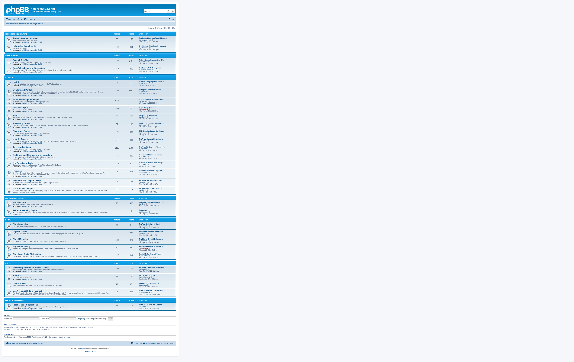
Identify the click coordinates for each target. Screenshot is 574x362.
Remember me (99, 319)
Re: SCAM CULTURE (147, 275)
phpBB (82, 348)
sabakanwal (145, 292)
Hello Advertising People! (24, 46)
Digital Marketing (20, 239)
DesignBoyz (145, 277)
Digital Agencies (20, 224)
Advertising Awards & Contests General (31, 267)
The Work (9, 77)
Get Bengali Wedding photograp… (152, 46)
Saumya (144, 62)
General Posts (11, 56)
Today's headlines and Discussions (29, 68)
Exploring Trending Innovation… (152, 231)
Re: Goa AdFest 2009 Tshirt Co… (152, 291)
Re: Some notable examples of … (152, 246)
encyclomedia (146, 40)
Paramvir (144, 109)
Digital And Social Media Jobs (27, 254)
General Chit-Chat (21, 60)
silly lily (143, 117)
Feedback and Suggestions (25, 305)
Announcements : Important (26, 38)
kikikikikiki (25, 42)
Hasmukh (144, 172)
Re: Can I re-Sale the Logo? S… (151, 305)
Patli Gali (17, 275)
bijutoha (144, 91)
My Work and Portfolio (23, 90)
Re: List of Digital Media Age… (151, 239)
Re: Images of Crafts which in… (151, 188)
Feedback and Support (15, 300)
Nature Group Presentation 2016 (151, 60)
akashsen (145, 48)
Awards (8, 263)
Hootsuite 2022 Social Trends (150, 155)
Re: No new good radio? (148, 115)
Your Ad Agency (20, 139)
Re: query (143, 210)
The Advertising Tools (23, 163)
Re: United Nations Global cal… (151, 123)
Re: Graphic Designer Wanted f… (152, 147)
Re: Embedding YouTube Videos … (153, 38)
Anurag (144, 285)
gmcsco (67, 337)
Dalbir (40, 42)
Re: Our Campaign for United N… (152, 82)
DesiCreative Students (15, 198)
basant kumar (146, 70)
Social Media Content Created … (152, 254)
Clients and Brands (21, 131)
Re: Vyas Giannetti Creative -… (151, 90)
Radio (15, 115)
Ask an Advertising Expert (25, 210)
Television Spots (20, 107)
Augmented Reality (21, 247)
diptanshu (33, 42)
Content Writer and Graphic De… (152, 171)
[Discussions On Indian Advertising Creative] (18, 9)
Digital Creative (20, 232)
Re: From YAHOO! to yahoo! (150, 68)
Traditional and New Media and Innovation (32, 155)
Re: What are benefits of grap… (151, 180)
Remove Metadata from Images (151, 163)
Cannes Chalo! (19, 283)
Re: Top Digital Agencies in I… (151, 224)
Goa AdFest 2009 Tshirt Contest (27, 291)
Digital (8, 220)
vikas (143, 83)
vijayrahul (144, 101)
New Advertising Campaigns (26, 99)
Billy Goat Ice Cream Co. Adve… (151, 131)
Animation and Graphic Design (27, 181)
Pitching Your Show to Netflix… (151, 202)
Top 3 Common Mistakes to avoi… (152, 99)
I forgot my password (85, 319)
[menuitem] (20, 19)
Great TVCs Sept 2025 (147, 107)
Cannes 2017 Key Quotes (149, 283)
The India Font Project (23, 188)
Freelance (17, 171)
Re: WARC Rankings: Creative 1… (152, 267)
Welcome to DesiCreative (16, 34)
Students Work (19, 202)
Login (7, 315)
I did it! (16, 82)
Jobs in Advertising (22, 147)
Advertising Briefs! (21, 123)
